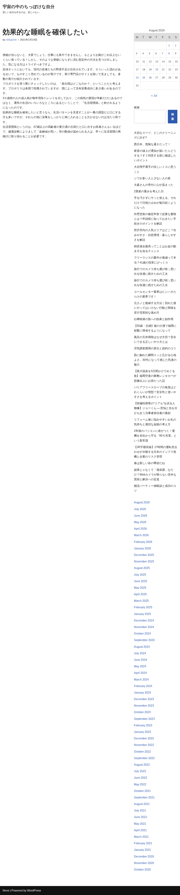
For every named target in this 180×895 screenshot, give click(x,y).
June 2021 (140, 817)
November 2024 (144, 627)
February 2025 (143, 607)
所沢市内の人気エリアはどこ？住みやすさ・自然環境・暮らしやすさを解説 (155, 235)
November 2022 (144, 744)
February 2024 (143, 686)
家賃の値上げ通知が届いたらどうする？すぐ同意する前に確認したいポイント (155, 155)
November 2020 (144, 863)
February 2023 (143, 725)
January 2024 (142, 692)
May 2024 (140, 666)
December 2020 (144, 856)
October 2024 (142, 633)
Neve (6, 890)
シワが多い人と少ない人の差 (152, 178)
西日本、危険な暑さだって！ (152, 144)
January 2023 (142, 731)
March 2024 (141, 679)
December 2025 (144, 554)
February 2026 (143, 541)
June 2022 (140, 777)
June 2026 (140, 515)
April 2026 (140, 528)
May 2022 (140, 784)
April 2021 (140, 830)
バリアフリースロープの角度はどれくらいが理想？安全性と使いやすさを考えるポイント (155, 392)
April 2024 (140, 672)
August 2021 (142, 803)
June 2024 (140, 659)
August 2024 (142, 646)
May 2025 (140, 587)
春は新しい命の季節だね (149, 463)
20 (156, 69)
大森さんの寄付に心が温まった (153, 184)
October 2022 (142, 751)
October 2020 (142, 869)
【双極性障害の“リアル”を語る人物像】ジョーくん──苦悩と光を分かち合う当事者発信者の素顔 (155, 408)
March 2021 (141, 836)
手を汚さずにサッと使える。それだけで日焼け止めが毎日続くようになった (155, 202)
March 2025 (141, 600)
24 (137, 77)
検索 (137, 107)
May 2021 (140, 823)
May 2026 (140, 522)
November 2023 (144, 705)
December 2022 (144, 738)
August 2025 (142, 567)
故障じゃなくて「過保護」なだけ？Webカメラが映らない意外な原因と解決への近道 (155, 474)
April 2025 (140, 594)
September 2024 (144, 640)
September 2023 (144, 718)
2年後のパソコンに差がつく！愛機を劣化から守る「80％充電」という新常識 (155, 435)
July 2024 (140, 653)
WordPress (34, 890)
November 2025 (144, 561)
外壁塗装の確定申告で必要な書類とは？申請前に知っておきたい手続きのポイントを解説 (155, 219)
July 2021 (140, 810)
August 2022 (142, 764)
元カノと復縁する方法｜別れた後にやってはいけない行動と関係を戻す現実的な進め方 (155, 308)
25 (143, 77)
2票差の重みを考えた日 (149, 191)
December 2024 (144, 620)
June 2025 (140, 581)
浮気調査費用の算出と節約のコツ (155, 348)
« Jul (154, 95)
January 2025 (142, 613)
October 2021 (142, 790)
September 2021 (144, 797)
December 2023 (144, 699)
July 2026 (140, 509)
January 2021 (142, 849)
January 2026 (142, 548)
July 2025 (140, 574)
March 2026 (141, 535)
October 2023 (142, 712)
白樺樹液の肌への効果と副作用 (153, 319)
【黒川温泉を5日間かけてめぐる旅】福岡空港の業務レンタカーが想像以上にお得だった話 (155, 376)
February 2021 (143, 843)
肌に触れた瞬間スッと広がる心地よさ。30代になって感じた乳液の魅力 (155, 360)
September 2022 (144, 758)
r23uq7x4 (11, 39)
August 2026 (142, 502)
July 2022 (140, 771)
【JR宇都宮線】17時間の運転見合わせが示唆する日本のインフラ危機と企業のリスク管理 (155, 452)
